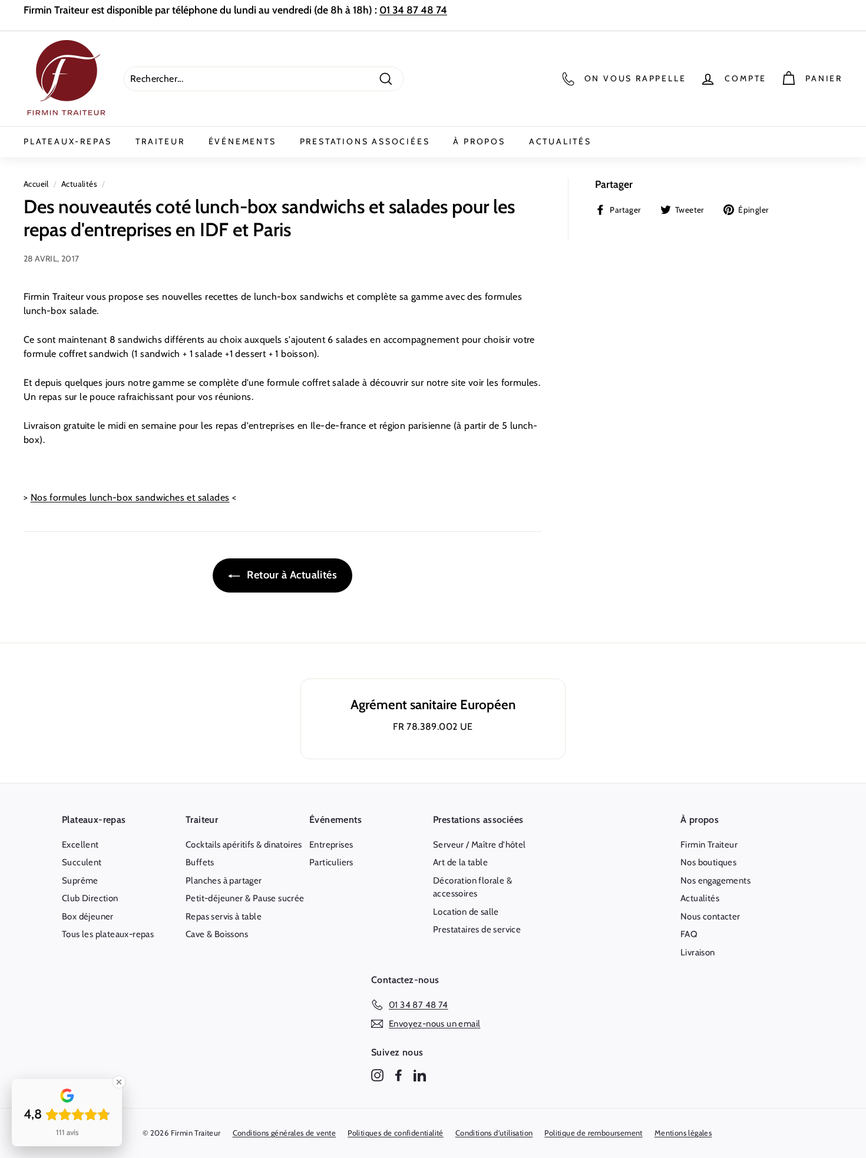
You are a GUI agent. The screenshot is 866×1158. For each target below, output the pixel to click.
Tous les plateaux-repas (108, 934)
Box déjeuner (88, 916)
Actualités (560, 141)
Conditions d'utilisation (494, 1132)
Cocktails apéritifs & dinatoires (244, 844)
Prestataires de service (477, 929)
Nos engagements (715, 880)
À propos (479, 141)
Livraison (697, 952)
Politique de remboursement (593, 1132)
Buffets (200, 862)
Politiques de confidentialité (396, 1132)
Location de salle (466, 911)
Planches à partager (224, 880)
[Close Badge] (119, 1082)
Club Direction (90, 898)
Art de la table (460, 862)
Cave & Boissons (217, 934)
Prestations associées (365, 141)
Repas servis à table (224, 916)
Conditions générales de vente (284, 1132)
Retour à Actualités (290, 574)
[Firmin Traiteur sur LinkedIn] (420, 1075)
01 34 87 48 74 (413, 10)
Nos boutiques (708, 862)
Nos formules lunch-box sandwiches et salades (130, 497)
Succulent (82, 862)
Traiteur (159, 141)
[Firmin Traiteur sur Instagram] (377, 1075)
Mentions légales (683, 1132)
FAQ (689, 934)
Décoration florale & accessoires (472, 887)
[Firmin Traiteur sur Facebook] (398, 1075)
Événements (242, 141)
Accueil (36, 183)
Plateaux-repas (68, 141)
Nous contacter (710, 916)
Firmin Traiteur (709, 844)
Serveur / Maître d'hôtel (479, 844)
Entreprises (331, 844)
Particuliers (331, 862)
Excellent (80, 844)
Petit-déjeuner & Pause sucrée (245, 898)
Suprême (80, 880)
